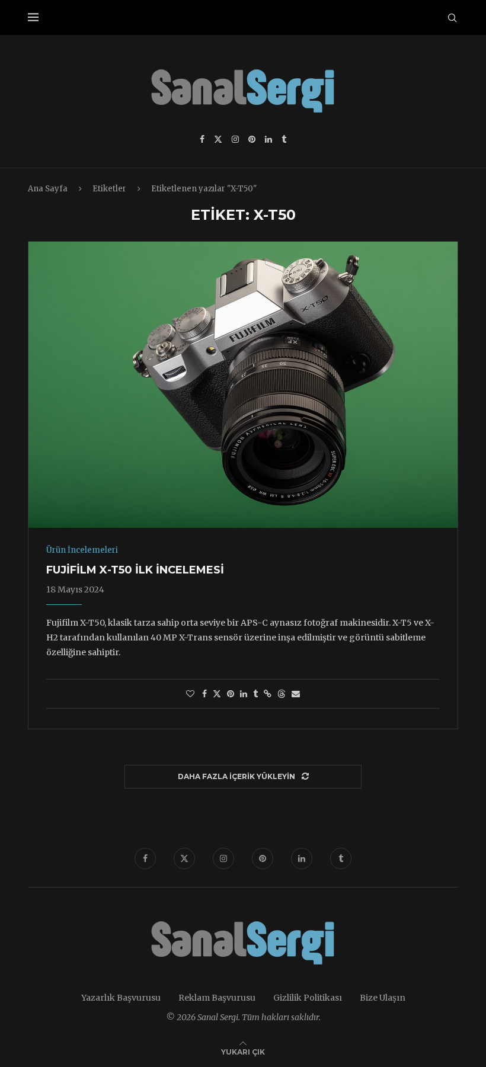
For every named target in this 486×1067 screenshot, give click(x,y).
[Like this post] (190, 693)
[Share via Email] (296, 693)
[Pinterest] (251, 139)
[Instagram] (235, 139)
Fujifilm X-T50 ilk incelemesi (135, 569)
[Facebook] (202, 139)
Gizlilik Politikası (307, 997)
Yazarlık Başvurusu (121, 997)
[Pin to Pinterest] (230, 693)
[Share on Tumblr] (255, 693)
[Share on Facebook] (204, 693)
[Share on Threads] (281, 693)
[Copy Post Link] (267, 693)
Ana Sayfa (48, 189)
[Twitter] (218, 139)
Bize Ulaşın (382, 997)
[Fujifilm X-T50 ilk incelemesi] (243, 385)
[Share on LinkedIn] (243, 693)
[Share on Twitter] (217, 693)
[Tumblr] (284, 139)
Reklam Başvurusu (216, 997)
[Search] (452, 18)
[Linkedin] (268, 139)
